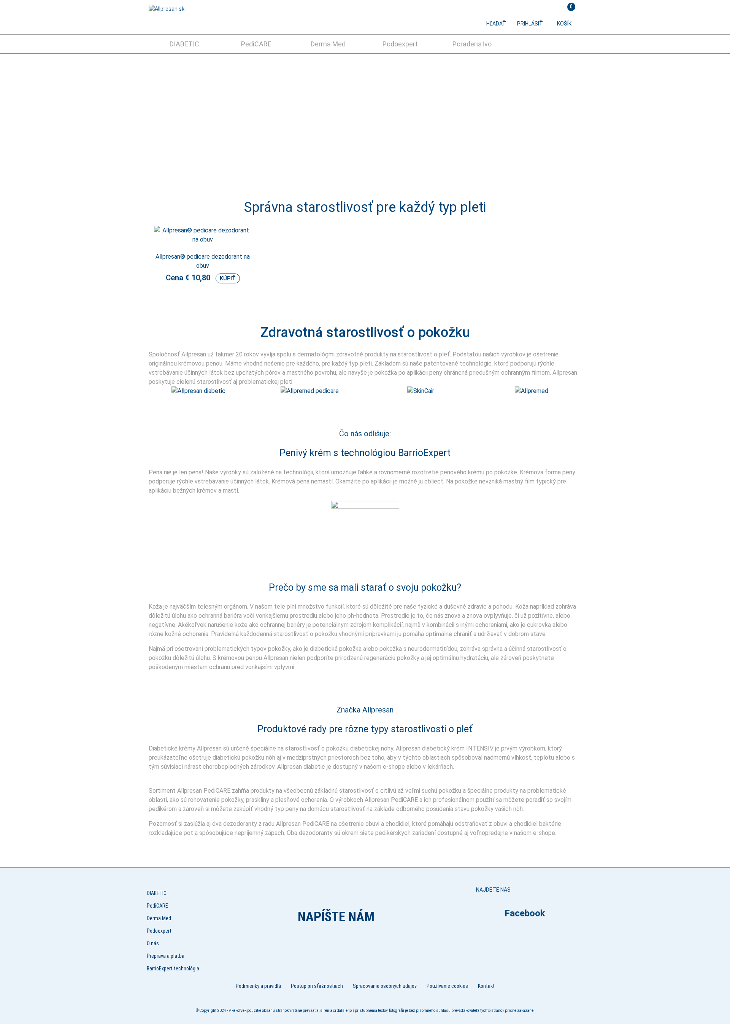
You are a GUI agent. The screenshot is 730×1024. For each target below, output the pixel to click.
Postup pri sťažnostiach (317, 986)
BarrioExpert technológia (173, 968)
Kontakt (486, 986)
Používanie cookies (447, 986)
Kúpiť (228, 278)
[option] (365, 120)
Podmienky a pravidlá (258, 986)
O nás (153, 943)
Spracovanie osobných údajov (385, 986)
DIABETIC (184, 44)
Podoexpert (400, 44)
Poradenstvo (472, 44)
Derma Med (328, 44)
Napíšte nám (336, 917)
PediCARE (256, 44)
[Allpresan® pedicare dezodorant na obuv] (202, 243)
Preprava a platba (165, 956)
